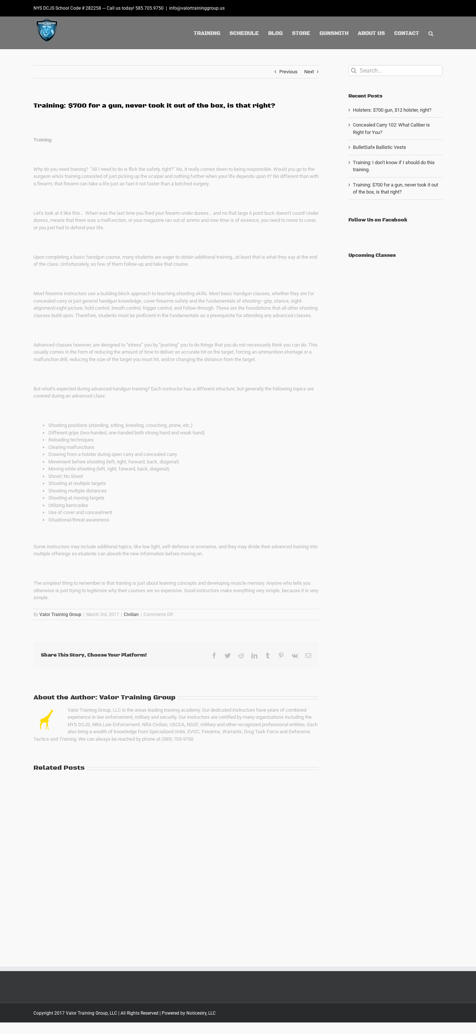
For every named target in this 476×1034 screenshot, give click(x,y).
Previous (288, 71)
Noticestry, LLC (201, 1013)
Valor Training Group (60, 614)
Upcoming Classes (372, 255)
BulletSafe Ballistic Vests (379, 147)
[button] (430, 33)
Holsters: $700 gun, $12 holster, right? (392, 110)
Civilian (131, 614)
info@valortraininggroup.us (197, 8)
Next (309, 71)
